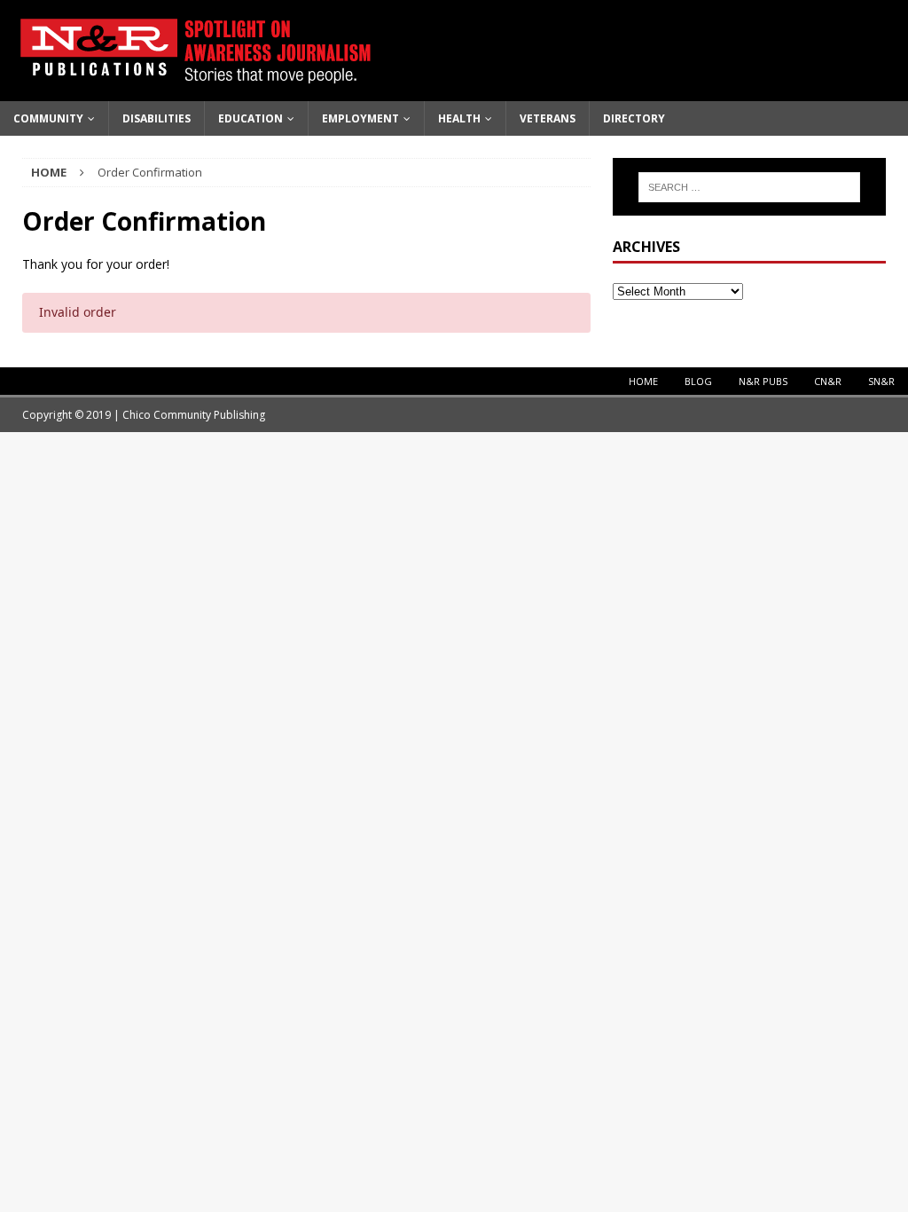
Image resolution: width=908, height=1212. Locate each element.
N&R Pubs (763, 381)
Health (459, 118)
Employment (360, 118)
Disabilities (156, 118)
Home (643, 381)
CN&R (827, 381)
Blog (698, 381)
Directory (634, 118)
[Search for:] (749, 187)
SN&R (881, 381)
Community (48, 118)
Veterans (547, 118)
